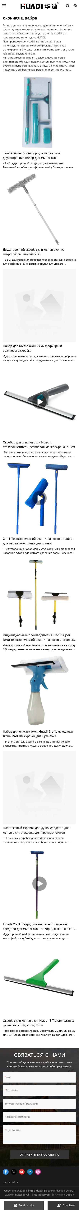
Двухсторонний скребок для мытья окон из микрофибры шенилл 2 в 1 (33, 252)
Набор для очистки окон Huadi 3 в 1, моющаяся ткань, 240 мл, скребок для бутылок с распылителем (38, 734)
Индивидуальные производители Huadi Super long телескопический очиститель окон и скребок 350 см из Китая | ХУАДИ (38, 637)
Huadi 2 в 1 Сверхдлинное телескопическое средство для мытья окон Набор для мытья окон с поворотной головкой (39, 926)
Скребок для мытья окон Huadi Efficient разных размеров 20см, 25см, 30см (38, 1023)
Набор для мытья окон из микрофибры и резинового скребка (32, 348)
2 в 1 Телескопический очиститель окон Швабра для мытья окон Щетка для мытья (37, 541)
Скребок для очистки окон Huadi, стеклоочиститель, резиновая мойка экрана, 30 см (39, 445)
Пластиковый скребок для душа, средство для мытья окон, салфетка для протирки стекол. (36, 830)
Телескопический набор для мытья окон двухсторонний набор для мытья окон (31, 155)
